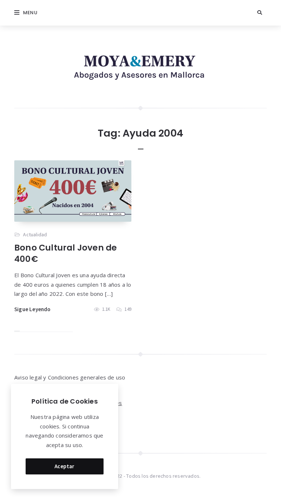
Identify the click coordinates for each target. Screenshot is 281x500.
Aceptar (65, 466)
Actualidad (35, 234)
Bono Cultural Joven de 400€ (65, 253)
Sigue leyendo (32, 309)
